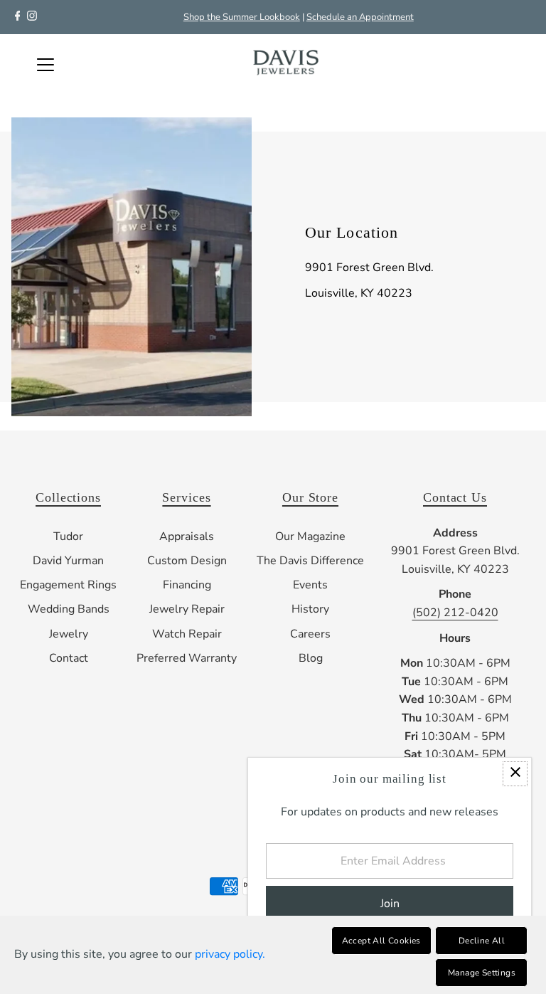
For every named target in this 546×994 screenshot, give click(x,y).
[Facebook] (17, 17)
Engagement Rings (68, 585)
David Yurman (68, 561)
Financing (187, 585)
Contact (68, 658)
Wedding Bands (68, 609)
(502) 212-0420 (455, 612)
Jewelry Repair (187, 609)
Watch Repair (187, 634)
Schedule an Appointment (360, 17)
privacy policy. (230, 954)
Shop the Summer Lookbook (241, 17)
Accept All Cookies (381, 940)
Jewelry (68, 634)
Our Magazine (310, 536)
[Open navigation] (45, 65)
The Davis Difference (310, 561)
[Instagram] (32, 17)
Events (310, 585)
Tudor (68, 536)
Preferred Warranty (186, 658)
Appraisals (186, 536)
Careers (310, 634)
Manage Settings (481, 972)
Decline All (482, 940)
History (310, 609)
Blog (311, 658)
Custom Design (187, 561)
